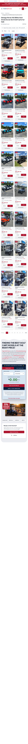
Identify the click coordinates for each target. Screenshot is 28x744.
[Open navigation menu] (26, 9)
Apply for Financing (14, 388)
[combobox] (13, 31)
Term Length (17, 371)
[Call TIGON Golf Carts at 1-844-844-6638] (23, 9)
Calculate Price (14, 385)
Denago (10, 52)
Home (2, 13)
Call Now (15, 435)
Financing (8, 368)
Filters (5, 30)
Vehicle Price (6, 371)
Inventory (7, 13)
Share (25, 24)
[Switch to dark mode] (20, 9)
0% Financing (19, 368)
